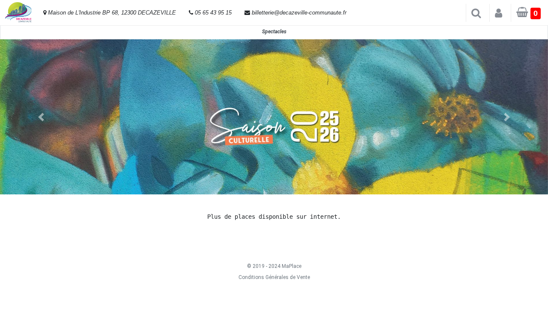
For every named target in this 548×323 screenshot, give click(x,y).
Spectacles (274, 32)
